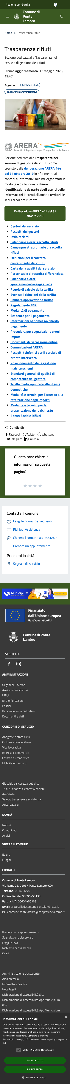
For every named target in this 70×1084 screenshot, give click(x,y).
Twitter (31, 434)
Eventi (6, 854)
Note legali (9, 989)
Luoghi (6, 860)
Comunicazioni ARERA (26, 347)
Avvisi (6, 835)
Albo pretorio (10, 978)
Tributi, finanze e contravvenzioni (23, 788)
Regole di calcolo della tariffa (31, 289)
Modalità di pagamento (27, 310)
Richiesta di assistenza (16, 948)
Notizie (6, 825)
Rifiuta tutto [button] (35, 1069)
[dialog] (35, 1048)
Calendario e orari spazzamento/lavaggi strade (31, 281)
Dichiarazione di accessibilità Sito (23, 994)
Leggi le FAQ (10, 942)
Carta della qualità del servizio (32, 268)
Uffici (5, 695)
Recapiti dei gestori (24, 231)
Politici (6, 706)
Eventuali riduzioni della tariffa (33, 294)
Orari (5, 953)
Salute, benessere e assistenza (21, 799)
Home (8, 32)
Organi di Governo (13, 685)
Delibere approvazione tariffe (31, 299)
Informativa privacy (14, 984)
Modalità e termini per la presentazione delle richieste (31, 408)
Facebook (15, 434)
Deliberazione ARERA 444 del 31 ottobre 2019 (35, 213)
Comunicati (9, 830)
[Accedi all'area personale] (55, 4)
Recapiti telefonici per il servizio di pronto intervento (35, 355)
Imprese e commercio (15, 752)
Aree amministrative (15, 690)
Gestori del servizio (24, 226)
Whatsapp (48, 434)
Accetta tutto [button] (35, 1060)
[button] (34, 1077)
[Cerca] (62, 16)
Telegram (16, 439)
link (4, 1043)
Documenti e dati (13, 716)
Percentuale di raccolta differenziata (36, 273)
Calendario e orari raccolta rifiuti (34, 242)
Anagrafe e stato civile (16, 737)
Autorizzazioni (11, 804)
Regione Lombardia (18, 4)
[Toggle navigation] (7, 16)
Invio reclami (19, 236)
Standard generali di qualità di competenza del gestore (32, 376)
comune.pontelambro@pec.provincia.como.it (37, 912)
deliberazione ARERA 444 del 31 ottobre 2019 (32, 171)
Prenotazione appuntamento (20, 932)
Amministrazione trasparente (21, 973)
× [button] (65, 1017)
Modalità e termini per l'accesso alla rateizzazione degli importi (36, 397)
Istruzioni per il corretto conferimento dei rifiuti (28, 260)
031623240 (22, 891)
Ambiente (8, 794)
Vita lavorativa (11, 747)
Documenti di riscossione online (33, 342)
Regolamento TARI (23, 305)
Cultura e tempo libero (16, 742)
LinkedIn (33, 439)
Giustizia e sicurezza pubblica (20, 783)
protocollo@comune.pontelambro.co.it (35, 906)
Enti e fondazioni (13, 700)
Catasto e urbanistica (15, 758)
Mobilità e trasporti (14, 763)
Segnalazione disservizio (17, 937)
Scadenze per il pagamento (30, 315)
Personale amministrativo (18, 711)
